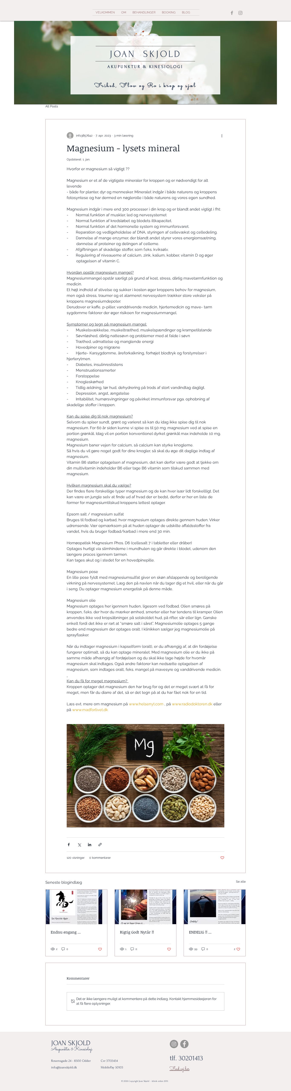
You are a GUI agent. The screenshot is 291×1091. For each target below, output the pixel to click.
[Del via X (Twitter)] (79, 845)
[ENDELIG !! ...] (214, 907)
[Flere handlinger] (221, 135)
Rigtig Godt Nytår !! (137, 932)
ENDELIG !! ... (200, 932)
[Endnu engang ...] (76, 907)
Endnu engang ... (66, 932)
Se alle (241, 881)
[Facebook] (232, 13)
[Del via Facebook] (69, 845)
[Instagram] (240, 13)
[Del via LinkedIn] (90, 845)
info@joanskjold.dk (64, 1067)
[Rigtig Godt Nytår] (145, 907)
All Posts (51, 106)
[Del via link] (100, 845)
